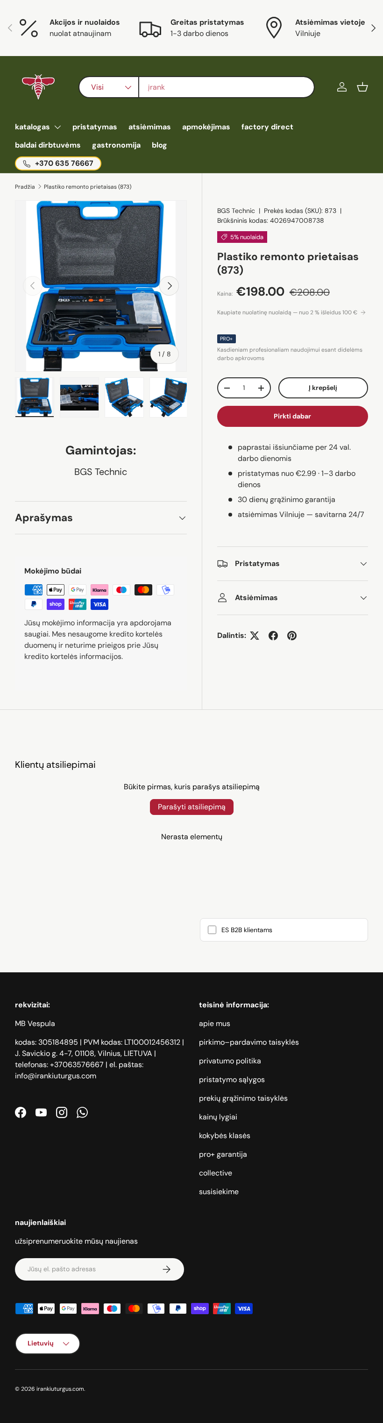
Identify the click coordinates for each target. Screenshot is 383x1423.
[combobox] (196, 87)
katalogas (32, 127)
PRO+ (226, 338)
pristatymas (94, 127)
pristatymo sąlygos (232, 1079)
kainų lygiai (218, 1117)
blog (159, 145)
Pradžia (25, 187)
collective (215, 1173)
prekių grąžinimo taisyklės (243, 1098)
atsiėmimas (149, 127)
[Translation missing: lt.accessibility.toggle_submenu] (57, 127)
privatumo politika (230, 1061)
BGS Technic (236, 210)
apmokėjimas (206, 127)
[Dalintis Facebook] (273, 635)
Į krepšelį (323, 387)
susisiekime (219, 1191)
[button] (362, 87)
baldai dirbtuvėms (48, 145)
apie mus (214, 1023)
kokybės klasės (224, 1135)
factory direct (267, 127)
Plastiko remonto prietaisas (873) (87, 187)
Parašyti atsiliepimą (192, 807)
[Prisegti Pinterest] (292, 635)
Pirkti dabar (292, 416)
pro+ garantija (223, 1154)
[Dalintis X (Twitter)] (254, 635)
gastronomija (116, 145)
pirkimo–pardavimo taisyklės (249, 1042)
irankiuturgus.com (60, 1389)
